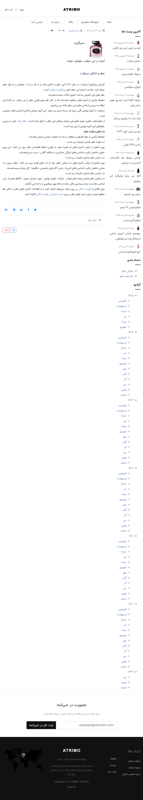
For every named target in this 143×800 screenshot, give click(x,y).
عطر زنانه (22, 121)
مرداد (123, 322)
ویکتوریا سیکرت (57, 90)
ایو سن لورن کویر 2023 (128, 131)
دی (124, 384)
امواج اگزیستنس (131, 220)
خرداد (123, 311)
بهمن (123, 390)
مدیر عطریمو (74, 30)
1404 (130, 332)
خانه (109, 22)
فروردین (122, 301)
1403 (130, 400)
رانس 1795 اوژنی (131, 145)
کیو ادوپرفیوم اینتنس (129, 252)
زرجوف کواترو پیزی (131, 74)
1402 (130, 468)
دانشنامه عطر (126, 276)
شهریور (122, 327)
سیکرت (79, 43)
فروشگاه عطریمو (90, 22)
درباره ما (55, 22)
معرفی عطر (127, 271)
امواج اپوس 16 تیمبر (130, 207)
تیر (124, 316)
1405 (130, 296)
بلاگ (70, 22)
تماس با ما (37, 22)
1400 (131, 604)
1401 (131, 536)
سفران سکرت (133, 61)
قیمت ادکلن (84, 189)
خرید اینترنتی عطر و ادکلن (49, 194)
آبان (124, 374)
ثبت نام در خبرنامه (41, 725)
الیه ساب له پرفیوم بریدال (127, 118)
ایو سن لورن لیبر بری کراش (126, 48)
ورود (21, 9)
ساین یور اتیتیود (132, 194)
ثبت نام (9, 9)
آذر (125, 379)
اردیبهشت (121, 306)
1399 (130, 672)
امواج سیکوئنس (132, 87)
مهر (124, 369)
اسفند (123, 395)
